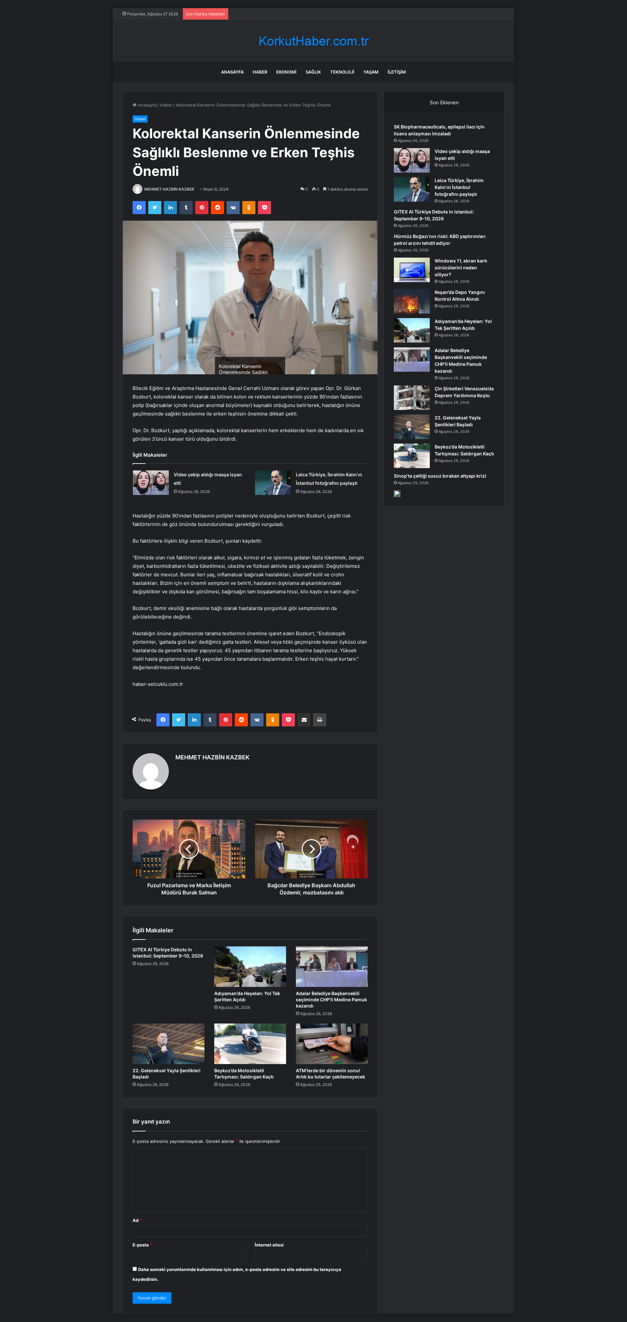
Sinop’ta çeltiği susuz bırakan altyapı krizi (440, 476)
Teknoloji (342, 72)
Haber (260, 72)
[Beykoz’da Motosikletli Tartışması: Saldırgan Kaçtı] (250, 1044)
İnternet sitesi (269, 1244)
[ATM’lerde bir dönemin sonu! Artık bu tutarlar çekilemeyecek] (332, 1044)
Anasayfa (232, 72)
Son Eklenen (444, 102)
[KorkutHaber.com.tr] (313, 41)
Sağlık (313, 72)
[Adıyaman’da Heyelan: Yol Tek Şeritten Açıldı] (250, 966)
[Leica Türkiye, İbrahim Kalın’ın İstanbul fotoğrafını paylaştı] (273, 482)
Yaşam (370, 72)
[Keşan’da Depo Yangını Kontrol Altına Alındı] (412, 301)
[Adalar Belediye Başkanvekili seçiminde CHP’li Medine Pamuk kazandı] (332, 966)
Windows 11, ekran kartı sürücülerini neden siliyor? (461, 267)
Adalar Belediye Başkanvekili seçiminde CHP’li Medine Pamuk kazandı (331, 999)
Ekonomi (286, 72)
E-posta (142, 1244)
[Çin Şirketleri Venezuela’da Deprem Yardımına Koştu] (412, 397)
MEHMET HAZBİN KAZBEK (169, 189)
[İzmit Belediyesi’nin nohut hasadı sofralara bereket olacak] (397, 493)
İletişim (397, 72)
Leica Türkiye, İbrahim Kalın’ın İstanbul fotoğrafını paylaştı (459, 187)
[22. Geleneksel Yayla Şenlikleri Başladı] (168, 1044)
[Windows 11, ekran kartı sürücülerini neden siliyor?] (412, 270)
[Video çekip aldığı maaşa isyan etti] (151, 482)
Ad (137, 1220)
